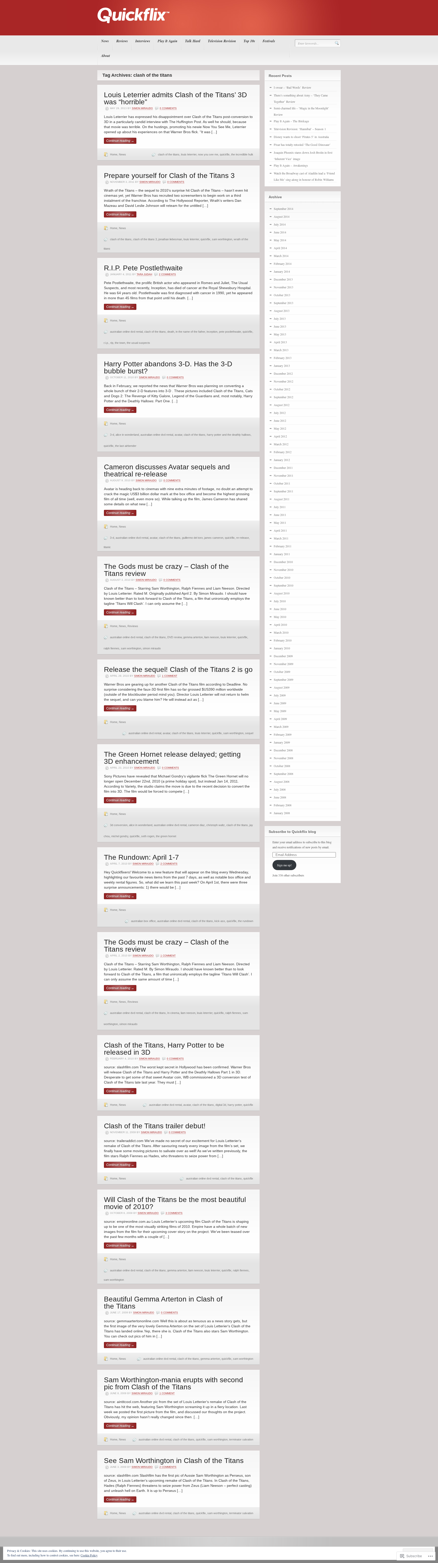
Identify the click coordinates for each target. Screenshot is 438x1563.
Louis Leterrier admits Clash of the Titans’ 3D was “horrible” (175, 98)
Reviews (122, 41)
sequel (249, 733)
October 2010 (282, 577)
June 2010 (280, 609)
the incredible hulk (242, 154)
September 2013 (283, 303)
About (105, 55)
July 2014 (280, 224)
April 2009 (280, 719)
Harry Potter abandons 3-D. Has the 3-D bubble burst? (168, 367)
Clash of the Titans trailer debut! (155, 1126)
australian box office (143, 921)
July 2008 (280, 789)
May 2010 (280, 617)
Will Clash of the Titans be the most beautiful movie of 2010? (175, 1203)
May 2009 (280, 711)
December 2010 (283, 562)
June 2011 (280, 515)
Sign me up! (284, 865)
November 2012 (283, 381)
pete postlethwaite (230, 331)
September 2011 (283, 491)
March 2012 (281, 444)
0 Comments (168, 108)
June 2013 (280, 326)
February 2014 (282, 264)
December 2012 (283, 373)
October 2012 (282, 389)
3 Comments (174, 1213)
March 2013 (281, 350)
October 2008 (282, 766)
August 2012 (281, 405)
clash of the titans (168, 154)
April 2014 (280, 248)
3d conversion (118, 825)
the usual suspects (138, 342)
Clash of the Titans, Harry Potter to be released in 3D (164, 1048)
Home (113, 154)
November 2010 (283, 570)
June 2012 (280, 420)
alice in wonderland (127, 434)
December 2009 (283, 656)
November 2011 (283, 475)
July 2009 (280, 695)
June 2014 (280, 232)
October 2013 (282, 295)
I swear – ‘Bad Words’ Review (292, 87)
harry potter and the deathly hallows (229, 434)
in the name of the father (190, 331)
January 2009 (282, 742)
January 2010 (282, 648)
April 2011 (280, 530)
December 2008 (283, 750)
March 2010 (281, 632)
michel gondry (119, 836)
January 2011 (282, 554)
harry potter (235, 1104)
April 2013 (280, 342)
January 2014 (282, 271)
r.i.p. (106, 342)
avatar (178, 434)
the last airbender (125, 445)
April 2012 (280, 436)
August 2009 (281, 687)
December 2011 (283, 468)
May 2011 (280, 522)
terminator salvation (241, 1439)
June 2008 (280, 797)
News (105, 41)
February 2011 (282, 546)
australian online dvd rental (126, 331)
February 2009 (282, 734)
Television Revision (222, 41)
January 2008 (282, 813)
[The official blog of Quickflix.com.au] (217, 28)
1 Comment (169, 675)
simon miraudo (152, 648)
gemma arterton (193, 637)
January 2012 (282, 460)
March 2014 (281, 256)
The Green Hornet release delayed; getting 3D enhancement (172, 757)
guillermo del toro (192, 537)
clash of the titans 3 (145, 239)
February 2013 (282, 358)
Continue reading (120, 141)
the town (120, 342)
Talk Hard (192, 41)
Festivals (269, 41)
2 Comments (167, 274)
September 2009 (283, 679)
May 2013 (280, 334)
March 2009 (281, 727)
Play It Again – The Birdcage (291, 121)
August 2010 (281, 593)
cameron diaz (196, 825)
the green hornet (166, 836)
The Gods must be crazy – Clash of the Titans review (166, 570)
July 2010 (280, 601)
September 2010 (283, 585)
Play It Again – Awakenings (291, 165)
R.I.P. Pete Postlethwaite (143, 268)
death (170, 331)
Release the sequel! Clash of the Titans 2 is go (178, 669)
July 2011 (280, 507)
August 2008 (281, 781)
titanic (107, 547)
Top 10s (249, 41)
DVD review (174, 637)
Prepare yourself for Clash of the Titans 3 (169, 175)
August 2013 (281, 311)
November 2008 (283, 758)
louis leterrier (188, 154)
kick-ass (219, 921)
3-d (112, 434)
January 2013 (282, 366)
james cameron (213, 537)
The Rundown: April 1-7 (141, 857)
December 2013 (283, 279)
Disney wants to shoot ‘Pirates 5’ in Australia (301, 137)
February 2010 (282, 640)
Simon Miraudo (142, 108)
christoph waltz (215, 825)
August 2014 (281, 216)
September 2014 (283, 209)
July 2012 (280, 413)
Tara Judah (144, 274)
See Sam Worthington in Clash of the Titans (174, 1461)
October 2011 (282, 483)
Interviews (142, 41)
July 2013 (280, 318)
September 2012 (283, 397)
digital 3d (220, 1104)
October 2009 (282, 672)
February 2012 (282, 452)
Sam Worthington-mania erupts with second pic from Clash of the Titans (173, 1383)
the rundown (245, 921)
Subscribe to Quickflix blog (292, 832)
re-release (242, 537)
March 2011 (281, 538)
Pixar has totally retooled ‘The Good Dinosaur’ (302, 145)
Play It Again (167, 41)
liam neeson (211, 637)
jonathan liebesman (170, 239)
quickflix (225, 154)
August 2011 (281, 499)
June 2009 (280, 703)
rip (111, 342)
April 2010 (280, 625)
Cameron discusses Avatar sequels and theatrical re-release (167, 470)
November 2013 (283, 287)
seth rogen (147, 836)
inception (212, 331)
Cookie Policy (89, 1555)
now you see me (208, 154)
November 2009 (283, 664)
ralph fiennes (111, 648)
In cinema (173, 1012)
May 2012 (280, 428)
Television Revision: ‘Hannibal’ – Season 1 (300, 129)
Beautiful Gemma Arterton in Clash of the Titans (163, 1302)
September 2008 (283, 774)
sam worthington (222, 239)
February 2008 (282, 805)
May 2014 (280, 240)
